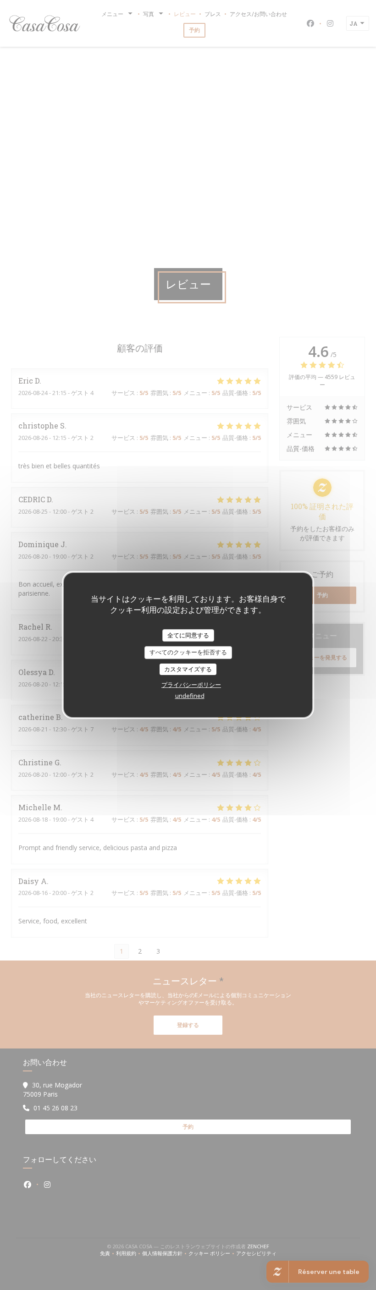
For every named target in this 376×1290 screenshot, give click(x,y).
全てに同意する (188, 635)
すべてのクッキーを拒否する (188, 652)
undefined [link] (190, 696)
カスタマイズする (188, 669)
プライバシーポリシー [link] (191, 685)
